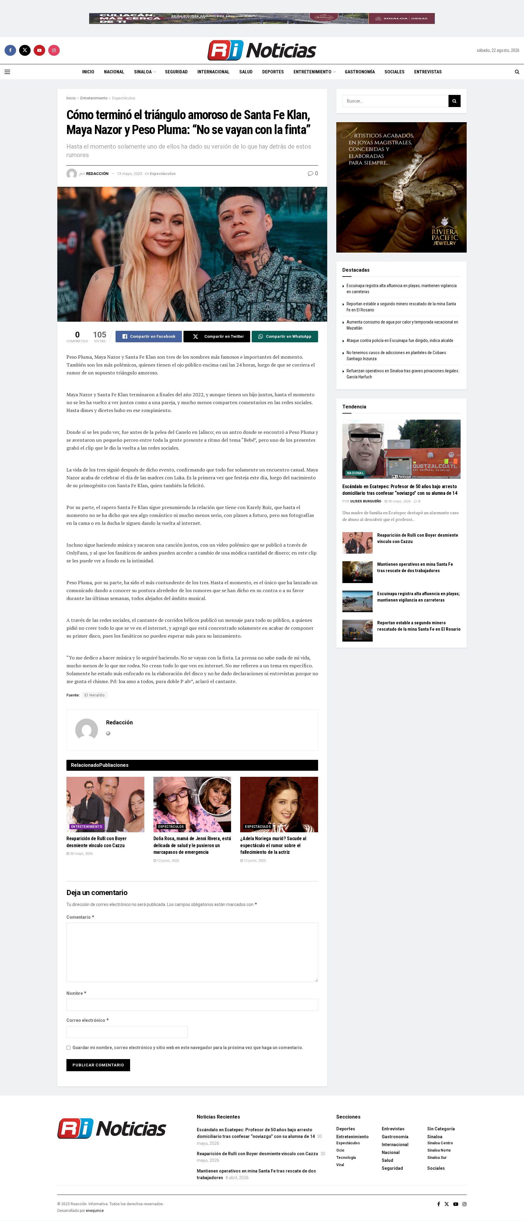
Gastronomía (360, 72)
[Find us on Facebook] (10, 50)
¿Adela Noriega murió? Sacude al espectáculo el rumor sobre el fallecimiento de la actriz (273, 845)
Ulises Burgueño (365, 501)
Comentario (80, 917)
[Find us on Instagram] (54, 50)
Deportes (273, 72)
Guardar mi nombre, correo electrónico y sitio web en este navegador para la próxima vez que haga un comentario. (187, 1047)
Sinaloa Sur (437, 1158)
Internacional (213, 72)
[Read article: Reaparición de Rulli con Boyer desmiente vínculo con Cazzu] (105, 805)
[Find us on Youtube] (39, 50)
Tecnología (346, 1158)
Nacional (114, 72)
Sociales (395, 72)
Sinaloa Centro (440, 1143)
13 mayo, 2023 (129, 173)
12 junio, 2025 (167, 861)
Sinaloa (143, 72)
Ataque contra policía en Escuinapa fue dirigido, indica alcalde (400, 340)
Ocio (340, 1150)
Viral (340, 1165)
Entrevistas (428, 72)
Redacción (97, 173)
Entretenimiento (312, 72)
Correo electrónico (87, 1020)
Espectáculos (123, 98)
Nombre (76, 993)
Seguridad (176, 72)
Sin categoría (441, 1128)
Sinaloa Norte (439, 1150)
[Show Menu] (7, 72)
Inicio (88, 72)
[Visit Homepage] (262, 50)
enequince (95, 1211)
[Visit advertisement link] (262, 18)
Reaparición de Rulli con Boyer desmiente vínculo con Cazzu (257, 1153)
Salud (246, 72)
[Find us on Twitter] (25, 50)
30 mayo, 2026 (80, 854)
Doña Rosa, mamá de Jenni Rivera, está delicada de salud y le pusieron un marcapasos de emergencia (192, 845)
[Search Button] (517, 71)
